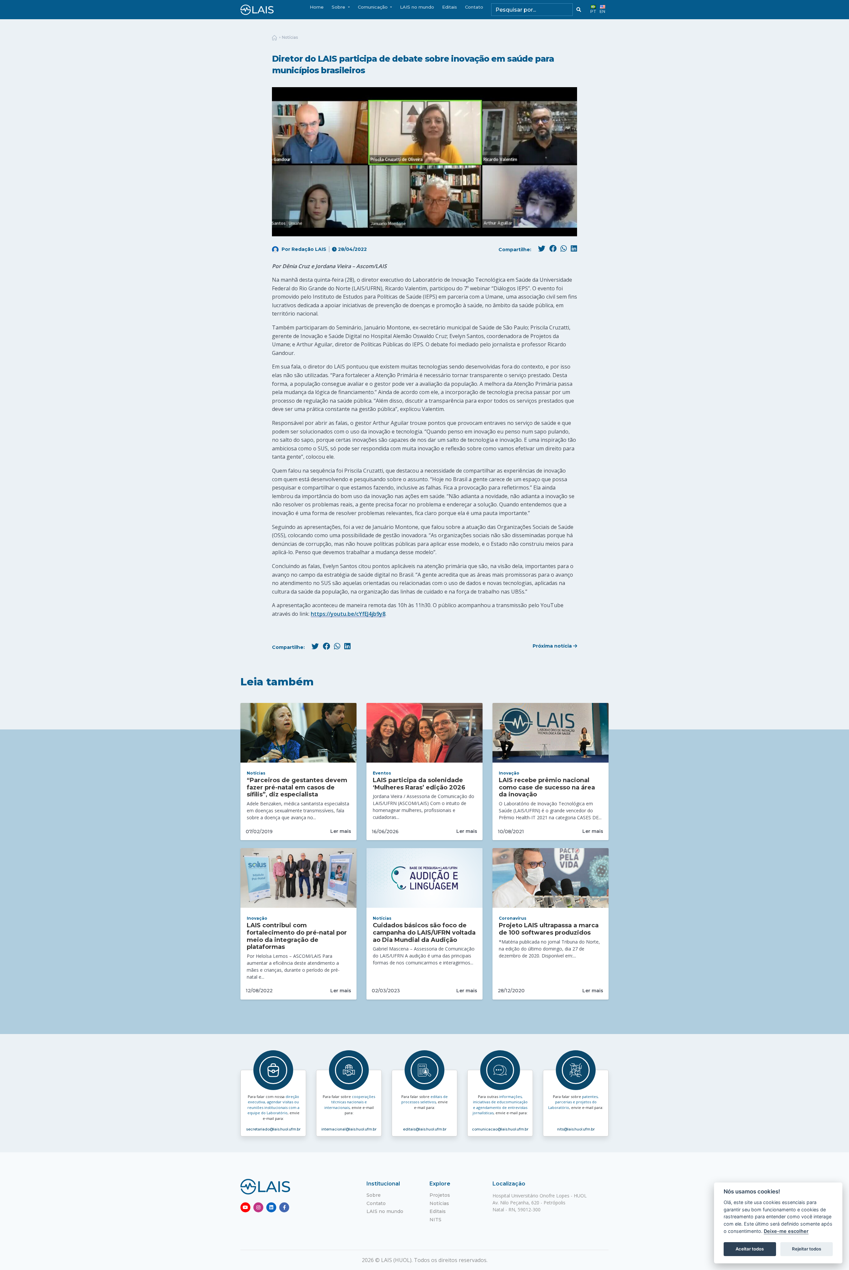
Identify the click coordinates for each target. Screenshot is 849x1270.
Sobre (373, 1195)
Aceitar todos (750, 1248)
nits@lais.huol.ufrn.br (576, 1129)
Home (317, 7)
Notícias (290, 37)
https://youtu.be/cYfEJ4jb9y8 (348, 613)
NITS (435, 1220)
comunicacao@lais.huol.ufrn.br (500, 1129)
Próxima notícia (553, 646)
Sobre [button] (339, 7)
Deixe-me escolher (786, 1231)
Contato (474, 7)
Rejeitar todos (806, 1248)
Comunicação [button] (373, 7)
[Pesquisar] (578, 9)
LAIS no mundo (417, 7)
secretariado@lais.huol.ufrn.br (273, 1129)
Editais (449, 7)
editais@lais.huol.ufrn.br (424, 1129)
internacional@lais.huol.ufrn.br (348, 1129)
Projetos (439, 1195)
